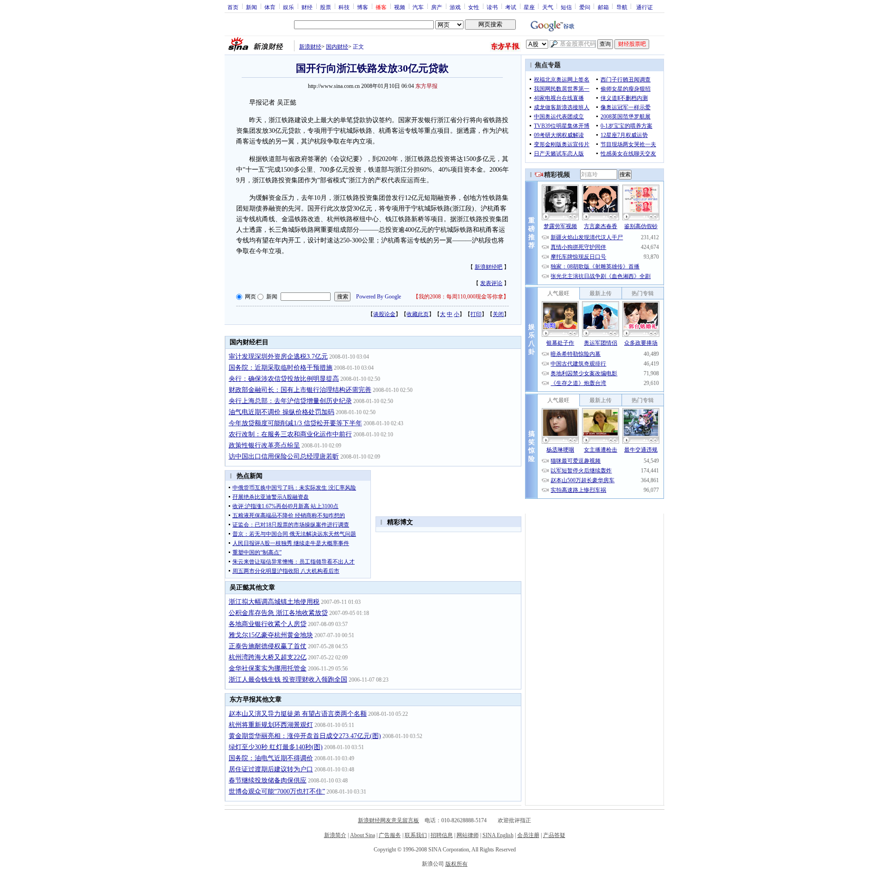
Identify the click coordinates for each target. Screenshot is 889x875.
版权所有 (456, 864)
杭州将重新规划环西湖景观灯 (271, 724)
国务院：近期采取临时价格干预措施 (280, 367)
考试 (510, 7)
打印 (476, 314)
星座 (529, 7)
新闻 (251, 7)
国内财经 (337, 46)
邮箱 (603, 7)
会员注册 (528, 835)
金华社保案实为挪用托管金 (268, 668)
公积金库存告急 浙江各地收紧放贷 (278, 612)
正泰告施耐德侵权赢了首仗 (268, 646)
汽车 (418, 7)
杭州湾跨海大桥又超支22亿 (268, 657)
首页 (232, 7)
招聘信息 (442, 835)
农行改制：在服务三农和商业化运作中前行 (290, 434)
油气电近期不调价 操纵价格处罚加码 (281, 412)
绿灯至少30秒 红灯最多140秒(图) (276, 747)
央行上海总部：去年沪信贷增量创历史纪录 (290, 400)
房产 (436, 7)
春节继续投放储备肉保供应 (268, 780)
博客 (362, 7)
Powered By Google (378, 296)
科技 (344, 7)
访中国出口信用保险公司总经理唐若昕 (284, 456)
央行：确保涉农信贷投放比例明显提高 (284, 378)
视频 (399, 7)
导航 (621, 7)
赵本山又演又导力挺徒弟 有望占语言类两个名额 (298, 713)
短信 (566, 7)
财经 (307, 7)
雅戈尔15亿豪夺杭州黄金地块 (271, 635)
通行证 (644, 7)
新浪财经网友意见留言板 (388, 820)
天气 (547, 7)
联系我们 (416, 835)
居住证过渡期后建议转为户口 (271, 769)
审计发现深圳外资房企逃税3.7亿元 (278, 356)
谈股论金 (384, 314)
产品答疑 (554, 835)
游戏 (455, 7)
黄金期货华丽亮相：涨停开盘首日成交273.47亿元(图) (305, 735)
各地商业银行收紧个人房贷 (268, 624)
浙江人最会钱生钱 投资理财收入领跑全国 (288, 679)
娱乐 (288, 7)
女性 (473, 7)
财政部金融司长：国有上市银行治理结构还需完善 (300, 389)
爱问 (584, 7)
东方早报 (426, 86)
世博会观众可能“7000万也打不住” (277, 791)
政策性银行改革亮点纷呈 (264, 445)
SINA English (497, 835)
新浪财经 (310, 46)
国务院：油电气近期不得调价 (271, 758)
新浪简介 (335, 835)
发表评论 (491, 283)
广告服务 (390, 835)
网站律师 (468, 835)
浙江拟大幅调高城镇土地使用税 (274, 601)
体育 (269, 7)
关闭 (498, 314)
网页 (250, 296)
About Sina (362, 835)
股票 (325, 7)
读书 (492, 7)
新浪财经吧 (488, 267)
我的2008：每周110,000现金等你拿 (461, 296)
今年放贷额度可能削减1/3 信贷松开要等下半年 (295, 423)
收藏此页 (418, 314)
